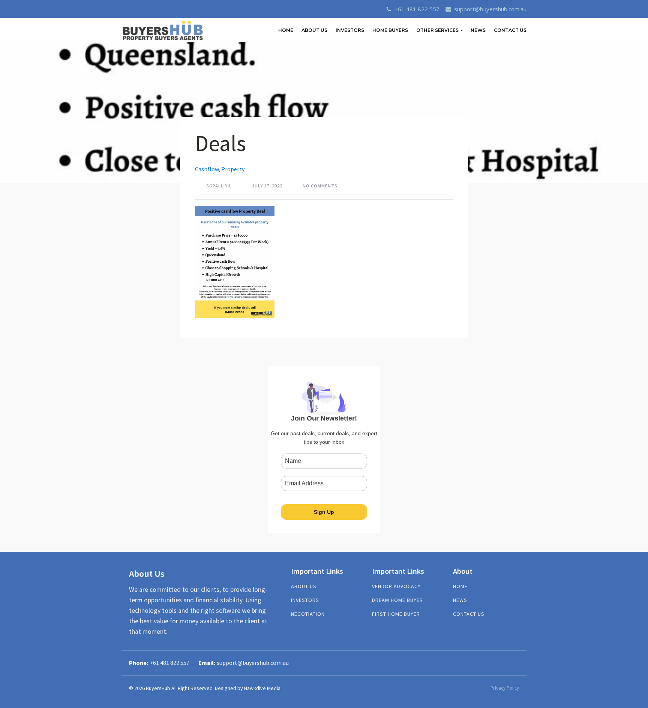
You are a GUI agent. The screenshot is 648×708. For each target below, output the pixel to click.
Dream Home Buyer (397, 600)
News (478, 30)
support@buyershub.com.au (490, 9)
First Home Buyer (396, 614)
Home (460, 586)
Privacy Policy (504, 688)
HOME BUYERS (390, 30)
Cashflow (207, 169)
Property (232, 169)
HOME (285, 30)
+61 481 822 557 (417, 9)
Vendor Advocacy (396, 586)
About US (303, 586)
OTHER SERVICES (437, 30)
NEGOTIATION (308, 614)
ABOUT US (314, 30)
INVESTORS (350, 30)
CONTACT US (510, 30)
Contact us (468, 614)
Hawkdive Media (262, 688)
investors (305, 600)
